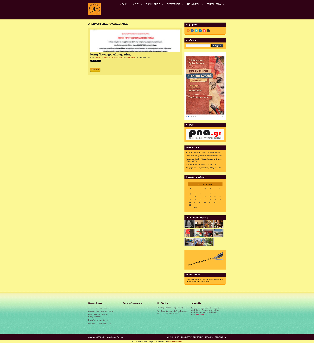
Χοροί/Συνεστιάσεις (117, 57)
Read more (95, 69)
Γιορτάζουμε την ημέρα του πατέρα (198, 156)
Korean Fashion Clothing (211, 280)
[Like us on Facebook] (192, 31)
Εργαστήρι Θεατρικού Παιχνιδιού (168, 308)
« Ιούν (195, 208)
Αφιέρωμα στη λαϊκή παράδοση (197, 168)
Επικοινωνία (212, 4)
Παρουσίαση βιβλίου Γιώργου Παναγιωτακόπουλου (204, 159)
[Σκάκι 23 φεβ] (218, 224)
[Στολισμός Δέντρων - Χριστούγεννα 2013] (209, 242)
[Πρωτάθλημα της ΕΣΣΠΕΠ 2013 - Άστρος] (189, 242)
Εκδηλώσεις (99, 57)
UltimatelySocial (175, 341)
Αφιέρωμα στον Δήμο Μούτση (196, 152)
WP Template (196, 280)
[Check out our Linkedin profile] (200, 31)
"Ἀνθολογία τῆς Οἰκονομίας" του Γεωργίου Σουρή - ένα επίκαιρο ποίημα (172, 312)
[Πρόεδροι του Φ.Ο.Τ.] (189, 224)
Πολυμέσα (192, 4)
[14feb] (209, 224)
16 (220, 197)
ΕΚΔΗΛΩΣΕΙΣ (152, 4)
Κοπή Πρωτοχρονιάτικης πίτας (110, 54)
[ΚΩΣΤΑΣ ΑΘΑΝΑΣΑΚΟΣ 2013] (189, 233)
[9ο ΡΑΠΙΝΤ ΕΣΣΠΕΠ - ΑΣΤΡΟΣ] (199, 242)
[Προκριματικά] (199, 233)
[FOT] (199, 224)
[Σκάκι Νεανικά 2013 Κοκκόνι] (218, 233)
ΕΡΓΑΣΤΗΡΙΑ (172, 4)
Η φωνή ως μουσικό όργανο (196, 164)
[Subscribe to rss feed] (188, 31)
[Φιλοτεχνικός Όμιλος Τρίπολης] (94, 15)
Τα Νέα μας (107, 57)
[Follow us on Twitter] (196, 31)
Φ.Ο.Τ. (134, 4)
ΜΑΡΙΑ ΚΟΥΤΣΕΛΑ (130, 57)
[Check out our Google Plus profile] (208, 31)
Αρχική (124, 4)
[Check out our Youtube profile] (204, 31)
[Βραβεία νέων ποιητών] (209, 233)
